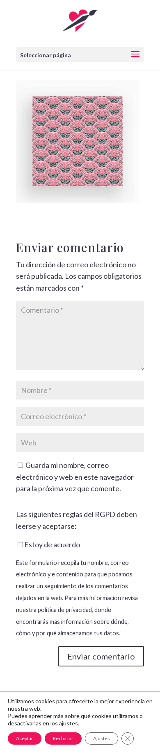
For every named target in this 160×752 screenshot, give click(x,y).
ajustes (68, 723)
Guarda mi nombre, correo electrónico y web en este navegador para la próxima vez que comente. (75, 477)
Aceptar (24, 738)
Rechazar (63, 738)
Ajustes (101, 738)
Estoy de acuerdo (52, 544)
